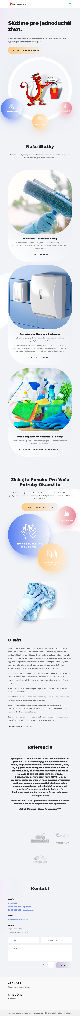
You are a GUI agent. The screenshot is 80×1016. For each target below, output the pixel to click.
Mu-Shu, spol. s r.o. (37, 1013)
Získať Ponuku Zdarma (26, 50)
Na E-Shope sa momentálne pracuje (40, 449)
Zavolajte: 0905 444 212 (40, 507)
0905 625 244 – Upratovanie (21, 910)
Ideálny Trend (21, 1013)
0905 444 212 (14, 903)
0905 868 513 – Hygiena (19, 906)
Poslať (64, 965)
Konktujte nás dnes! (20, 726)
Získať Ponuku (40, 254)
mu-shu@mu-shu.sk (18, 919)
